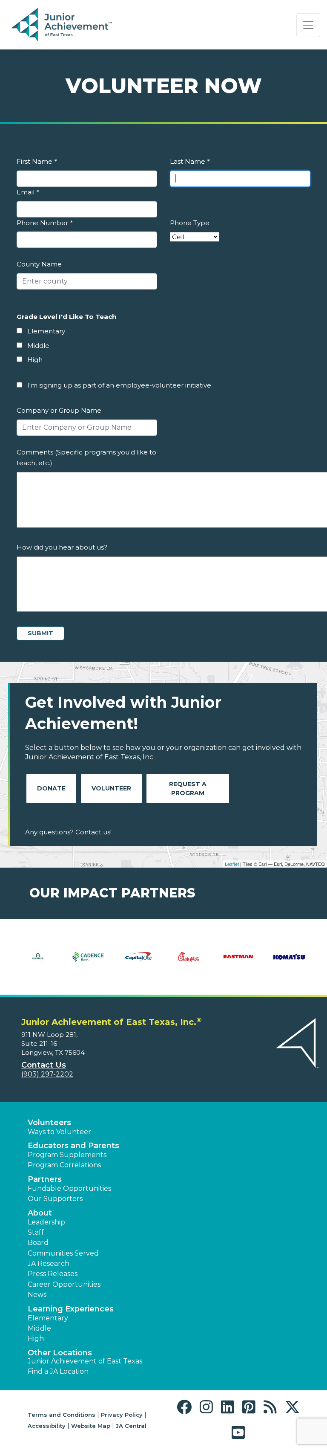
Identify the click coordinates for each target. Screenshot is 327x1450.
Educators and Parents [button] (73, 1145)
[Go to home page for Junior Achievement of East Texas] (62, 25)
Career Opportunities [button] (64, 1284)
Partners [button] (45, 1179)
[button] (186, 1407)
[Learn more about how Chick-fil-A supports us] (188, 962)
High (35, 360)
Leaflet (232, 863)
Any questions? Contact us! (68, 832)
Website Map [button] (90, 1425)
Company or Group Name (59, 410)
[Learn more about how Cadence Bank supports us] (88, 962)
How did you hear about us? (62, 547)
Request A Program (188, 788)
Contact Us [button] (43, 1065)
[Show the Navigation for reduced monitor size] (308, 25)
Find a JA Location (58, 1371)
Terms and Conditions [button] (61, 1414)
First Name (37, 161)
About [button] (40, 1213)
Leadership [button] (46, 1222)
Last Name (189, 161)
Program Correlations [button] (64, 1165)
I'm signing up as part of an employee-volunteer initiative (119, 385)
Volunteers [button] (49, 1122)
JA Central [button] (131, 1425)
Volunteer (111, 788)
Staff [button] (36, 1232)
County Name (39, 264)
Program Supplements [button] (67, 1155)
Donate (51, 788)
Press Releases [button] (52, 1274)
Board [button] (38, 1243)
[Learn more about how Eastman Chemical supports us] (239, 962)
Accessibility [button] (47, 1425)
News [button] (37, 1295)
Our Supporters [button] (55, 1199)
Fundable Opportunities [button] (69, 1188)
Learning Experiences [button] (71, 1309)
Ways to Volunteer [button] (59, 1132)
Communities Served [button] (63, 1253)
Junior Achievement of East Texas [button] (85, 1361)
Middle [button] (39, 1328)
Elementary (46, 331)
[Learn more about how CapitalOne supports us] (138, 962)
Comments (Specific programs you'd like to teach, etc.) (86, 457)
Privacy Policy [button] (122, 1414)
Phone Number (44, 223)
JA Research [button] (48, 1263)
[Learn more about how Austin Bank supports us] (38, 962)
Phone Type (189, 223)
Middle (38, 346)
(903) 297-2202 (47, 1074)
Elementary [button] (48, 1318)
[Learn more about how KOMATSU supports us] (289, 962)
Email (28, 192)
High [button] (36, 1338)
